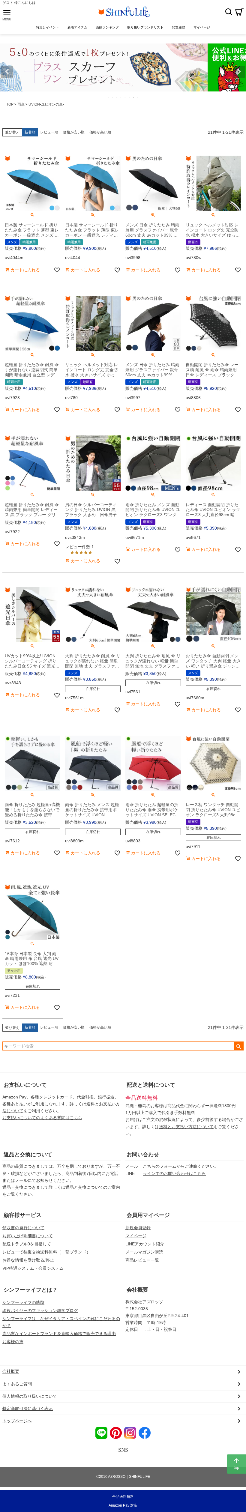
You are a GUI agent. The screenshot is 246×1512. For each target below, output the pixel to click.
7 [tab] (133, 97)
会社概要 (137, 1290)
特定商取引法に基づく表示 (27, 1408)
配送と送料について (151, 1085)
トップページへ (17, 1420)
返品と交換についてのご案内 (92, 1187)
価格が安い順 (74, 132)
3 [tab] (117, 97)
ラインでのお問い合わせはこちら (174, 1173)
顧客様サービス (22, 1215)
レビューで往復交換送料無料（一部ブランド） (46, 1252)
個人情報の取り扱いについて (29, 1396)
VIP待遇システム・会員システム (33, 1268)
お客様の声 (12, 1341)
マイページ (135, 1235)
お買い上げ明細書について (27, 1235)
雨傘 (21, 104)
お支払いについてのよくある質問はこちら (42, 1117)
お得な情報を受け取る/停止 (28, 1260)
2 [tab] (112, 97)
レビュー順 (49, 132)
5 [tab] (125, 97)
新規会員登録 (138, 1227)
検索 (228, 11)
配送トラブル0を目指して (26, 1244)
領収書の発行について (23, 1227)
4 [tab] (121, 97)
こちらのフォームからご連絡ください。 (180, 1166)
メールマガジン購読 (144, 1252)
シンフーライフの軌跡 (23, 1302)
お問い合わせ (143, 1155)
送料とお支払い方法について (186, 1126)
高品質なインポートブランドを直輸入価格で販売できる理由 (59, 1333)
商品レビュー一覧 (142, 1260)
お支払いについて (25, 1085)
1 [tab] (108, 97)
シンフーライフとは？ (31, 1290)
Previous (7, 72)
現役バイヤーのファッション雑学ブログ (40, 1310)
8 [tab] (138, 97)
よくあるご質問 (17, 1384)
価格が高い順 (100, 132)
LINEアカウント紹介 (144, 1244)
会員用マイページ (148, 1215)
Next (239, 72)
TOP (10, 104)
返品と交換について (28, 1155)
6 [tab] (129, 97)
